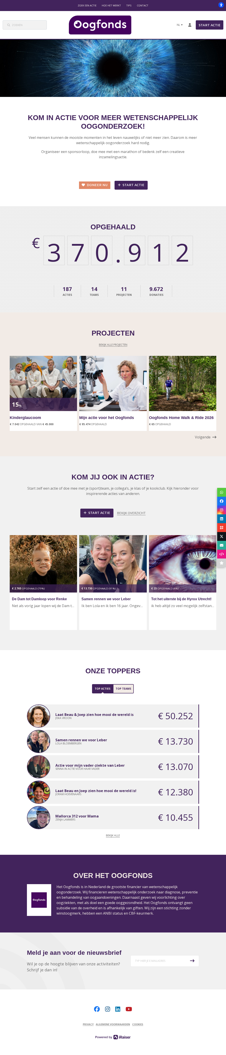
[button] (205, 437)
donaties (156, 291)
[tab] (102, 688)
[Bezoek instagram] (107, 1009)
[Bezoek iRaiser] (113, 1036)
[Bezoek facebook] (97, 1009)
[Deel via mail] (221, 545)
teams (94, 291)
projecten (124, 291)
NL (178, 25)
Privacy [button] (88, 1024)
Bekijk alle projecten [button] (113, 345)
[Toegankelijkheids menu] (221, 5)
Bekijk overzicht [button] (131, 513)
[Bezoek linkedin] (117, 1009)
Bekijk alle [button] (113, 835)
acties (67, 291)
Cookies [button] (137, 1024)
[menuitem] (87, 5)
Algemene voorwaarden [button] (113, 1024)
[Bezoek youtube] (129, 1009)
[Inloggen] (189, 25)
